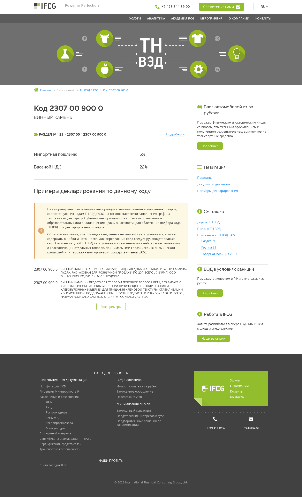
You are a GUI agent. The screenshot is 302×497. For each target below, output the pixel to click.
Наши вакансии (213, 338)
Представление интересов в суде (140, 416)
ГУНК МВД (53, 418)
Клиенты (236, 391)
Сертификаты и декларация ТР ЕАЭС (65, 439)
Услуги (235, 380)
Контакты (237, 397)
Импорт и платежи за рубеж (137, 386)
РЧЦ (49, 407)
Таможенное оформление (135, 391)
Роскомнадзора (56, 412)
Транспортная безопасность (60, 449)
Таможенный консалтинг (134, 410)
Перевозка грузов (129, 397)
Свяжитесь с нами (219, 6)
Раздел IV (208, 241)
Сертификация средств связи (60, 444)
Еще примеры (111, 307)
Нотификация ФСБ (53, 386)
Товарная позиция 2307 (219, 254)
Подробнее (210, 146)
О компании (239, 386)
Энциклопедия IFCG (53, 465)
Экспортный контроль (55, 433)
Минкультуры (55, 428)
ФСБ (49, 402)
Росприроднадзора (59, 423)
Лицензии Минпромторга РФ (60, 391)
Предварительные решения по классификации (139, 423)
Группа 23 (208, 247)
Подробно (174, 134)
